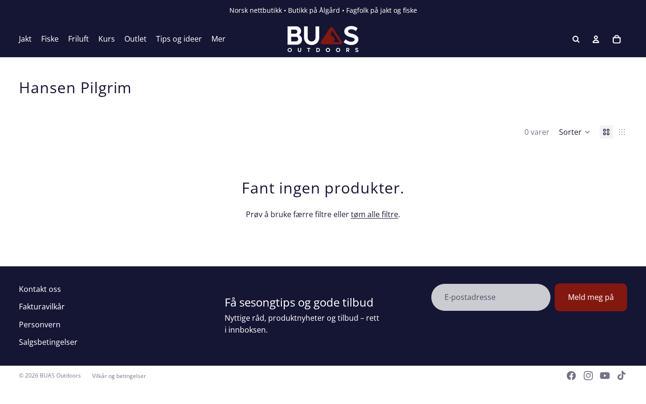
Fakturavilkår (42, 306)
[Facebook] (571, 375)
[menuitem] (218, 39)
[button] (574, 132)
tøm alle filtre (374, 214)
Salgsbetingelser (48, 342)
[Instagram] (588, 375)
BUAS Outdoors (60, 375)
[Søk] (576, 39)
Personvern (40, 324)
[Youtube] (605, 375)
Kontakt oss (40, 289)
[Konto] (595, 39)
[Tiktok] (621, 375)
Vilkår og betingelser (119, 376)
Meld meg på (591, 297)
